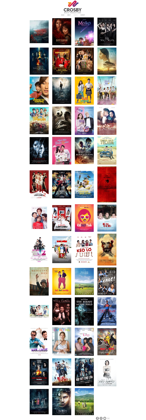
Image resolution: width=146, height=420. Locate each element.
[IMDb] (108, 418)
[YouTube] (104, 418)
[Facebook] (97, 418)
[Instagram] (101, 418)
